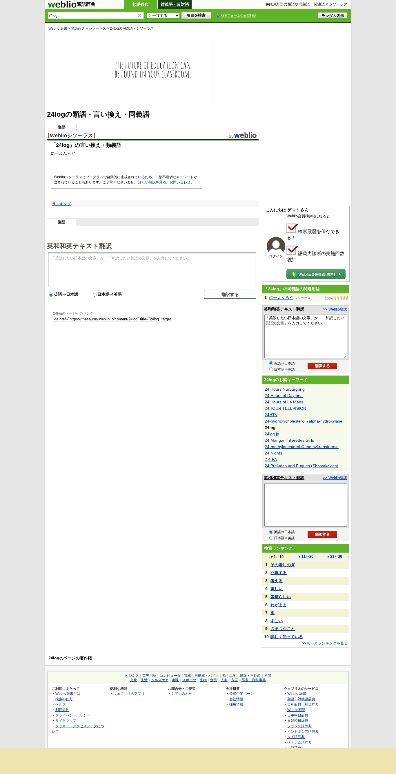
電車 (187, 675)
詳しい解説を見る (152, 182)
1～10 (277, 557)
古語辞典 (294, 748)
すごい (276, 620)
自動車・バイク (207, 675)
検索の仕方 (64, 699)
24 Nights (273, 453)
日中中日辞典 (297, 715)
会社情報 (236, 699)
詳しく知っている (286, 636)
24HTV (271, 414)
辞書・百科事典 (253, 680)
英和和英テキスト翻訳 (79, 245)
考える (276, 580)
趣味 (175, 680)
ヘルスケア (159, 680)
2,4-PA (271, 459)
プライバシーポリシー (72, 715)
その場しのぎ (282, 564)
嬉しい (276, 588)
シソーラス (97, 28)
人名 (224, 680)
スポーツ (189, 680)
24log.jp (272, 434)
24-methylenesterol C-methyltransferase (302, 446)
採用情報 (236, 704)
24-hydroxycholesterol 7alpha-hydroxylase (303, 421)
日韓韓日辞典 (297, 720)
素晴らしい (280, 596)
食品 (213, 680)
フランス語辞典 (299, 726)
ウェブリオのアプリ (129, 693)
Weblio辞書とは (67, 693)
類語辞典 (140, 4)
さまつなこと (282, 628)
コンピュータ (170, 675)
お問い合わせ (180, 182)
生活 (144, 680)
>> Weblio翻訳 (335, 309)
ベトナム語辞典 (299, 742)
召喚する (278, 572)
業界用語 (149, 675)
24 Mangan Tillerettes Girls (289, 440)
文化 (133, 680)
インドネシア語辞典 (303, 731)
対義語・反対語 (175, 4)
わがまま (278, 604)
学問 (267, 675)
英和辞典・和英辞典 (303, 704)
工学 (232, 675)
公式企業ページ (241, 693)
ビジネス (132, 675)
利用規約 (62, 710)
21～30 (334, 556)
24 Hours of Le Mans (284, 402)
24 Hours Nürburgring (285, 389)
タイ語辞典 (296, 737)
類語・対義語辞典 (301, 699)
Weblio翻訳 (296, 710)
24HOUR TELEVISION (285, 408)
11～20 (305, 556)
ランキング (61, 204)
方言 (234, 680)
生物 (203, 680)
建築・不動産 (250, 675)
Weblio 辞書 (57, 28)
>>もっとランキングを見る (325, 643)
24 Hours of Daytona (284, 395)
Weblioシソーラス (71, 135)
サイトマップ (65, 720)
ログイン (276, 256)
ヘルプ (60, 704)
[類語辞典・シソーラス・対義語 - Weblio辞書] (62, 6)
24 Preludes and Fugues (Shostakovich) (301, 465)
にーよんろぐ (281, 297)
